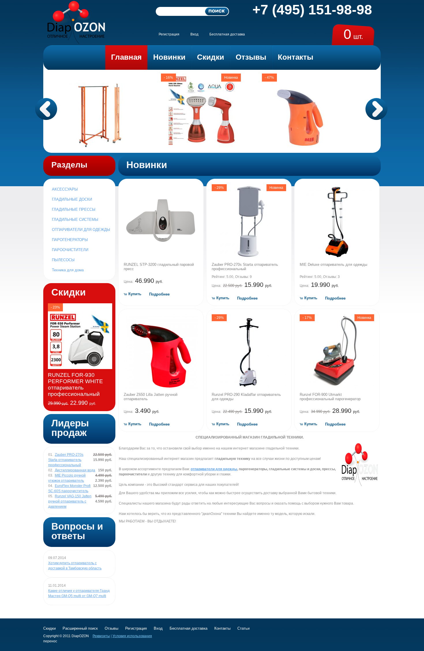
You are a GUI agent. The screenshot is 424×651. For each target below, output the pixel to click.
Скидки (68, 292)
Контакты (222, 628)
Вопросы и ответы (77, 531)
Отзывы (111, 628)
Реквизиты (101, 636)
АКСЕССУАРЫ (65, 189)
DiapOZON (80, 636)
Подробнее (159, 294)
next (376, 109)
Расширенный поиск (80, 628)
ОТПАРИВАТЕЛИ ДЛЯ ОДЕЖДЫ (81, 229)
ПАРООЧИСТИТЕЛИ (70, 250)
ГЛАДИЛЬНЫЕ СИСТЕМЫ (75, 219)
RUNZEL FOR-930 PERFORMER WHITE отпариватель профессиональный (75, 384)
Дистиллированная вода (75, 470)
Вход (194, 34)
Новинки (146, 164)
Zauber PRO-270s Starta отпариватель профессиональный (245, 266)
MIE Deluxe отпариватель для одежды (333, 264)
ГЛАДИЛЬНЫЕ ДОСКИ (72, 199)
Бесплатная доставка (227, 34)
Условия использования (132, 636)
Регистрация (169, 34)
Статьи (243, 628)
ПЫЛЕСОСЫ (63, 260)
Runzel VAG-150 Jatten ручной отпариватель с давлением (69, 501)
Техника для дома (68, 270)
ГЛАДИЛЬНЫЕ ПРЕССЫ (73, 209)
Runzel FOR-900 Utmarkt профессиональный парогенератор (330, 396)
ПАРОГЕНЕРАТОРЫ (70, 240)
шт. (353, 36)
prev (46, 109)
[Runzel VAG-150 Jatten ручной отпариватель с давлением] (201, 147)
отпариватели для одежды (214, 469)
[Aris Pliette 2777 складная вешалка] (100, 147)
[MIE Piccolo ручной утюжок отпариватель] (301, 147)
